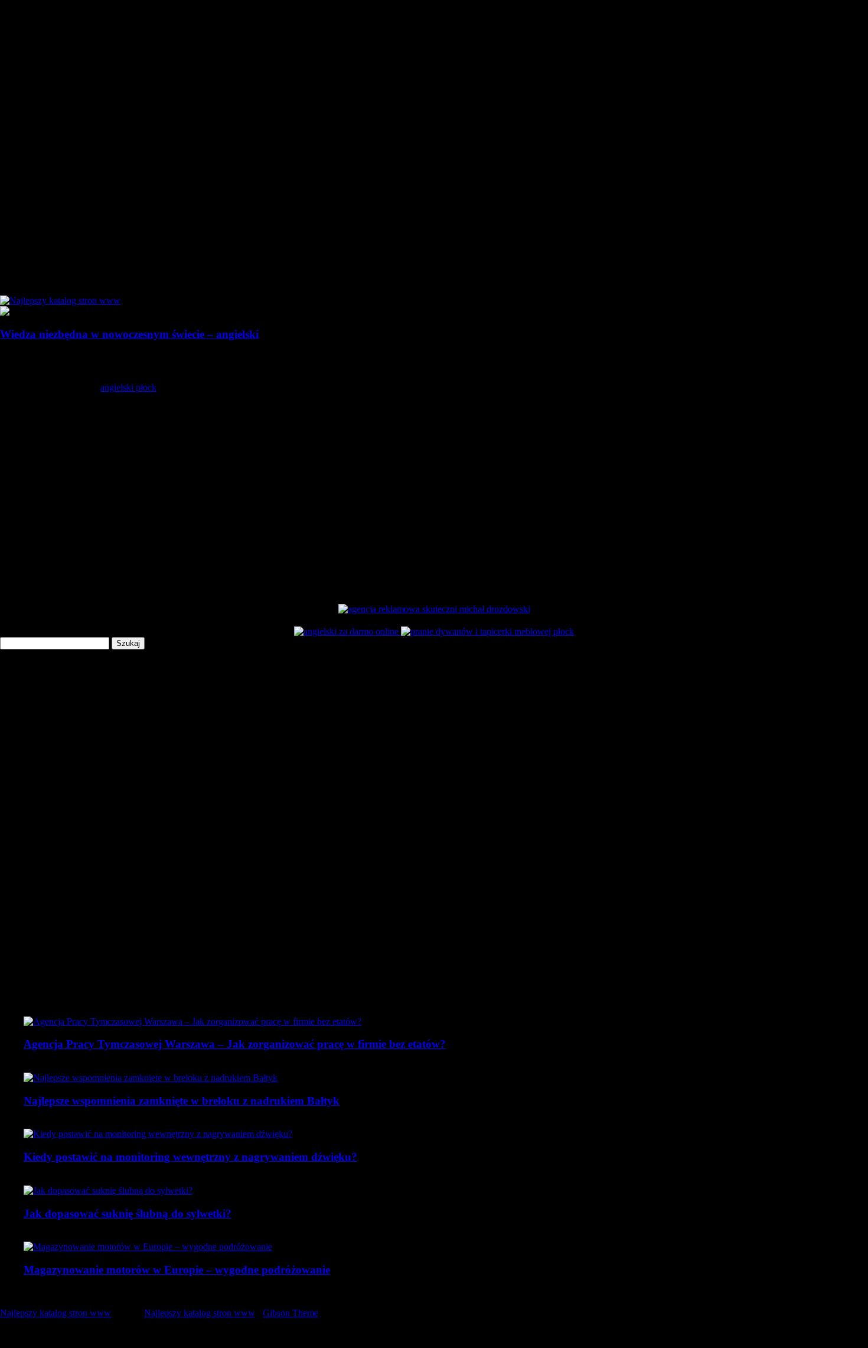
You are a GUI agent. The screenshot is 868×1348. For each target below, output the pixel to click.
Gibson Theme (290, 1313)
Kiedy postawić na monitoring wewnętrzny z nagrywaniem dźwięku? (190, 1157)
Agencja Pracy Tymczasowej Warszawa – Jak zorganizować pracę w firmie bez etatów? (235, 1044)
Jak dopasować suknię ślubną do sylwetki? (127, 1213)
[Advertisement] (354, 485)
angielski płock (128, 387)
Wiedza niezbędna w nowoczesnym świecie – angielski (129, 334)
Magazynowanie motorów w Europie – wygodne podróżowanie (177, 1269)
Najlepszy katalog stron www (55, 1313)
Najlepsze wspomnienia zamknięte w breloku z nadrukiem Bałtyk (182, 1100)
